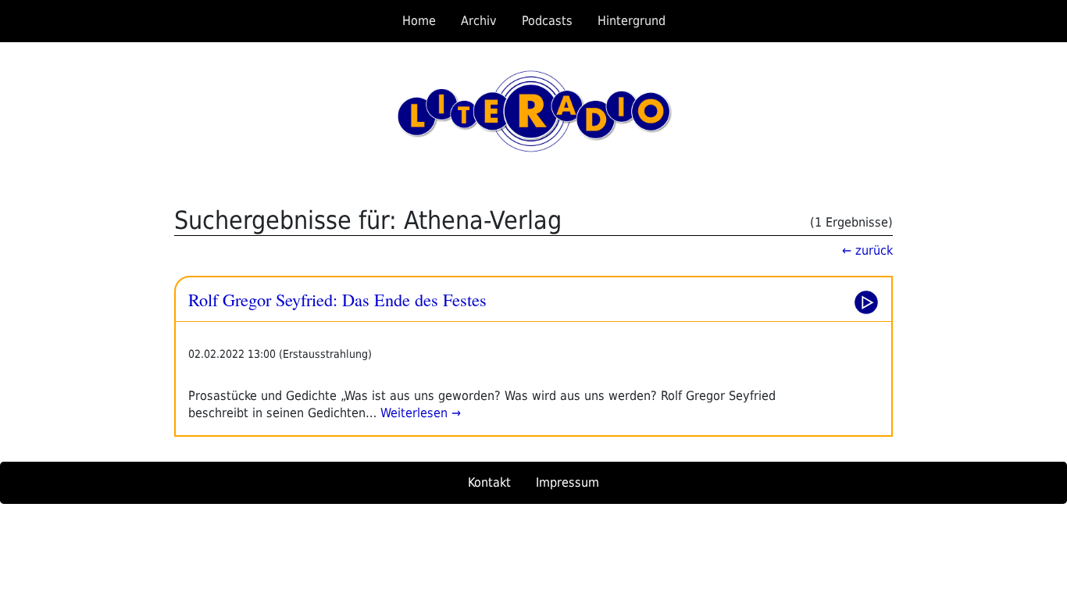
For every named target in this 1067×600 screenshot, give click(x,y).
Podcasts (547, 20)
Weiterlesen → (418, 412)
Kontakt (489, 482)
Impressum (567, 482)
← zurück (867, 250)
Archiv (479, 20)
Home (419, 20)
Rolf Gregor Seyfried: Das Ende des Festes (337, 299)
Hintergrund (632, 20)
